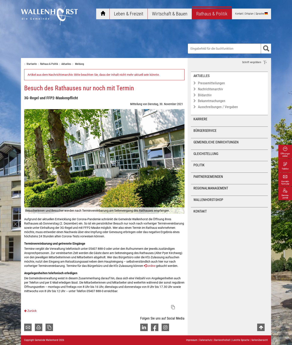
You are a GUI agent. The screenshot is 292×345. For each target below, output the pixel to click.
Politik (199, 165)
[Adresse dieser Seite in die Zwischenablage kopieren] (49, 327)
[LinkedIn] (144, 327)
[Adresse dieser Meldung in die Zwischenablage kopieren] (172, 307)
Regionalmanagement (210, 188)
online (151, 266)
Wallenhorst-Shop (208, 200)
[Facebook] (154, 327)
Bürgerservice (205, 131)
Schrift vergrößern (252, 62)
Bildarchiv (205, 95)
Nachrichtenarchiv (210, 89)
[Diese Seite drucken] (38, 327)
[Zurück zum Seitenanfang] (261, 327)
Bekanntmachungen (211, 101)
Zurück (32, 310)
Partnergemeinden (208, 177)
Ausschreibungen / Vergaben (218, 107)
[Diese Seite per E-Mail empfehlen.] (28, 327)
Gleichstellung (205, 154)
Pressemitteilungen (211, 83)
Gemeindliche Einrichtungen (216, 142)
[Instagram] (165, 327)
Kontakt (200, 211)
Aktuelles (201, 76)
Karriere (200, 119)
